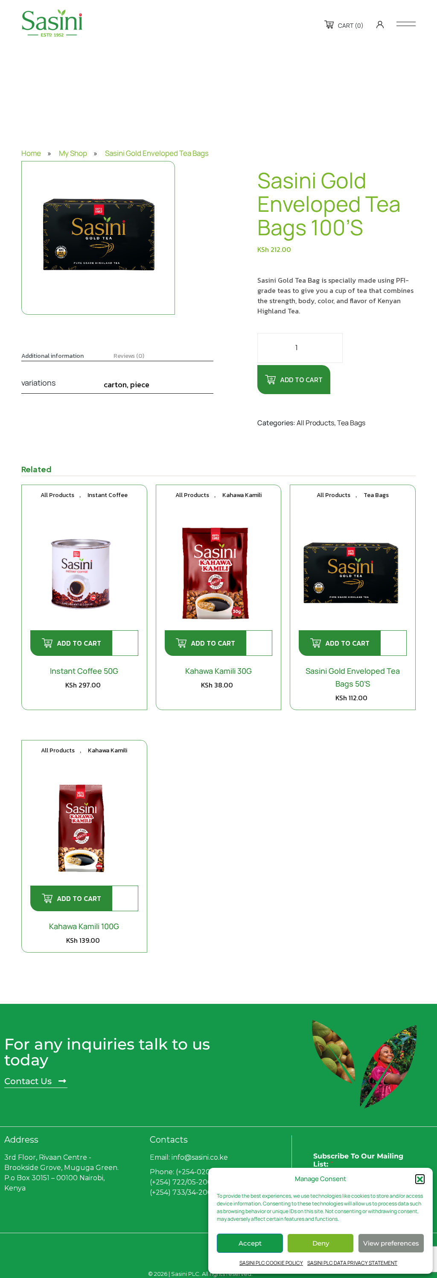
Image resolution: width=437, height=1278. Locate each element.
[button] (420, 1179)
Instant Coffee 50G (84, 671)
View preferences (391, 1243)
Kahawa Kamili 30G (218, 671)
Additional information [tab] (52, 356)
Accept (250, 1243)
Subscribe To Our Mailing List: (358, 1160)
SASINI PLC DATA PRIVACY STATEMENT (352, 1262)
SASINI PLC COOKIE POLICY (271, 1262)
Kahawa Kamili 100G (84, 926)
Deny (320, 1243)
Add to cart (301, 379)
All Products (315, 422)
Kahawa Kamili (242, 495)
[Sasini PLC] (52, 23)
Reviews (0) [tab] (129, 356)
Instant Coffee (107, 495)
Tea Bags (351, 422)
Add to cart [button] (79, 643)
